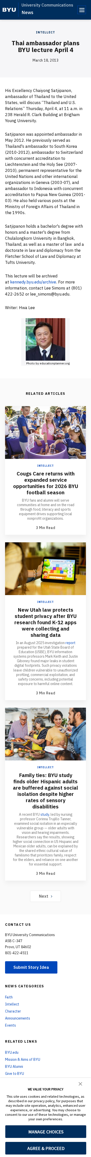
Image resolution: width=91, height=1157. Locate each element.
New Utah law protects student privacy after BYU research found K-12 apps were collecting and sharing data (45, 622)
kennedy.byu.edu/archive (33, 281)
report (70, 643)
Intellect (45, 32)
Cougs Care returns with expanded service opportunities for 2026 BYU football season (45, 483)
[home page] (9, 9)
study (44, 814)
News (27, 12)
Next (43, 896)
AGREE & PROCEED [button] (45, 1148)
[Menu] (81, 10)
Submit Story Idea (31, 967)
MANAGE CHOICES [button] (45, 1132)
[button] (80, 1083)
